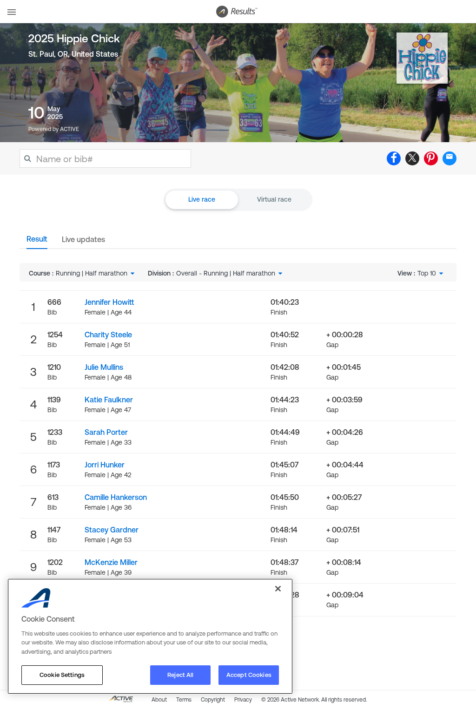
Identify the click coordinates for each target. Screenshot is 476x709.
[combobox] (96, 273)
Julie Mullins (104, 367)
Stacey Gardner (112, 529)
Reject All (180, 674)
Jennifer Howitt (109, 302)
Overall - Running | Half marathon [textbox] (225, 273)
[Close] (278, 588)
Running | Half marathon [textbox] (91, 273)
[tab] (36, 241)
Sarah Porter (106, 432)
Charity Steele (108, 334)
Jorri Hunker (105, 464)
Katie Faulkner (109, 399)
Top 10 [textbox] (426, 273)
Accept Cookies (248, 674)
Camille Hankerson (116, 497)
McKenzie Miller (111, 562)
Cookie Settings (62, 674)
